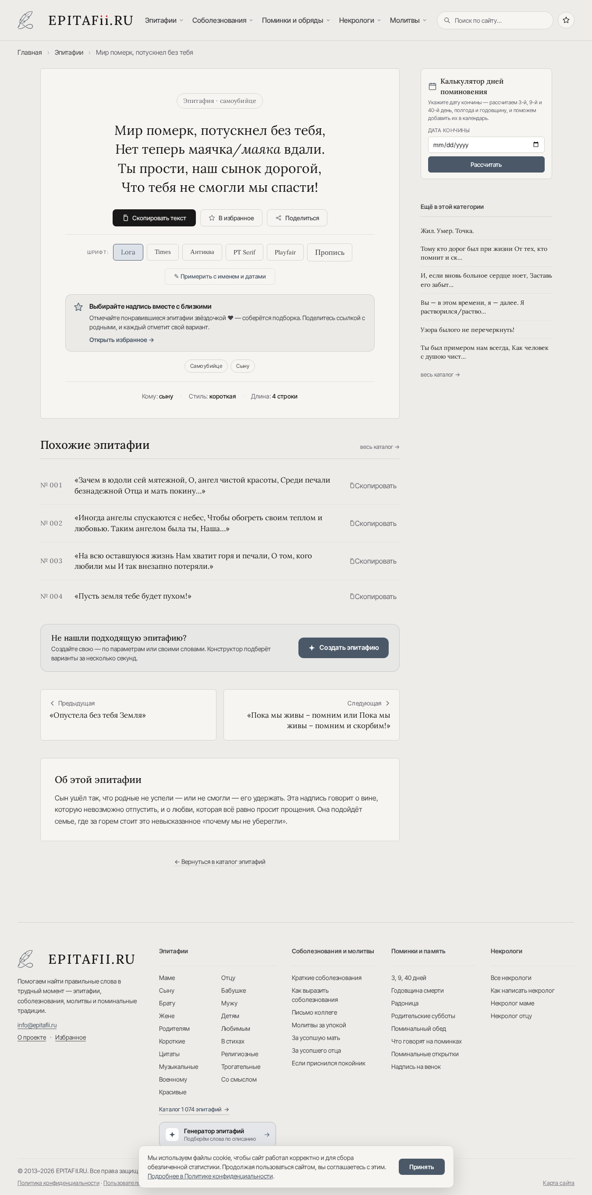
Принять (421, 1166)
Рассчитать (486, 164)
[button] (373, 485)
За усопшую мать (316, 1037)
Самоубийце (206, 366)
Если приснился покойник (328, 1063)
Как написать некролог (523, 990)
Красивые (172, 1092)
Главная (30, 52)
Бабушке (233, 990)
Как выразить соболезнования (315, 995)
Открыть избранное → (121, 339)
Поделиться (302, 218)
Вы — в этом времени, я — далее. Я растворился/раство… (472, 307)
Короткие (172, 1041)
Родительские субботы (423, 1015)
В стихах (233, 1041)
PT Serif (244, 251)
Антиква (202, 251)
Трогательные (240, 1066)
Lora (128, 252)
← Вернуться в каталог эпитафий (220, 861)
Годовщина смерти (417, 990)
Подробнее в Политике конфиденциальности (210, 1176)
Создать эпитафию (349, 647)
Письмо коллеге (314, 1012)
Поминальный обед (418, 1028)
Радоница (404, 1003)
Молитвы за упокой (319, 1025)
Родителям (174, 1028)
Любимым (235, 1028)
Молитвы (405, 20)
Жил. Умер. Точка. (447, 231)
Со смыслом (239, 1079)
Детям (230, 1015)
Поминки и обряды (292, 20)
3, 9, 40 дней (408, 977)
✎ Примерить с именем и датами (220, 276)
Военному (173, 1079)
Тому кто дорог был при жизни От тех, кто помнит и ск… (484, 253)
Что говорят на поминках (426, 1041)
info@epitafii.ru (37, 1025)
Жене (166, 1015)
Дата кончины (449, 130)
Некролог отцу (511, 1015)
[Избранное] (566, 20)
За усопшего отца (316, 1050)
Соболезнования (219, 20)
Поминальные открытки (425, 1054)
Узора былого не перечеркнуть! (467, 330)
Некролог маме (512, 1003)
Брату (167, 1003)
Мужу (229, 1003)
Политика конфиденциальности (58, 1182)
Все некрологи (511, 977)
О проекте (32, 1037)
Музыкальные (178, 1066)
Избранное (70, 1037)
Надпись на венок (416, 1066)
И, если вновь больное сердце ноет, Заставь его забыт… (486, 279)
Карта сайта (558, 1182)
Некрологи (356, 20)
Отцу (228, 977)
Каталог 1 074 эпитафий (194, 1109)
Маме (167, 977)
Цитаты (169, 1054)
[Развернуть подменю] (182, 20)
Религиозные (239, 1054)
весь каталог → (380, 446)
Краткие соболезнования (327, 977)
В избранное (236, 218)
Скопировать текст (159, 218)
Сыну (242, 366)
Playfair (285, 251)
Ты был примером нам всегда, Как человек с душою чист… (485, 352)
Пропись (329, 252)
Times (163, 251)
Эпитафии (161, 20)
